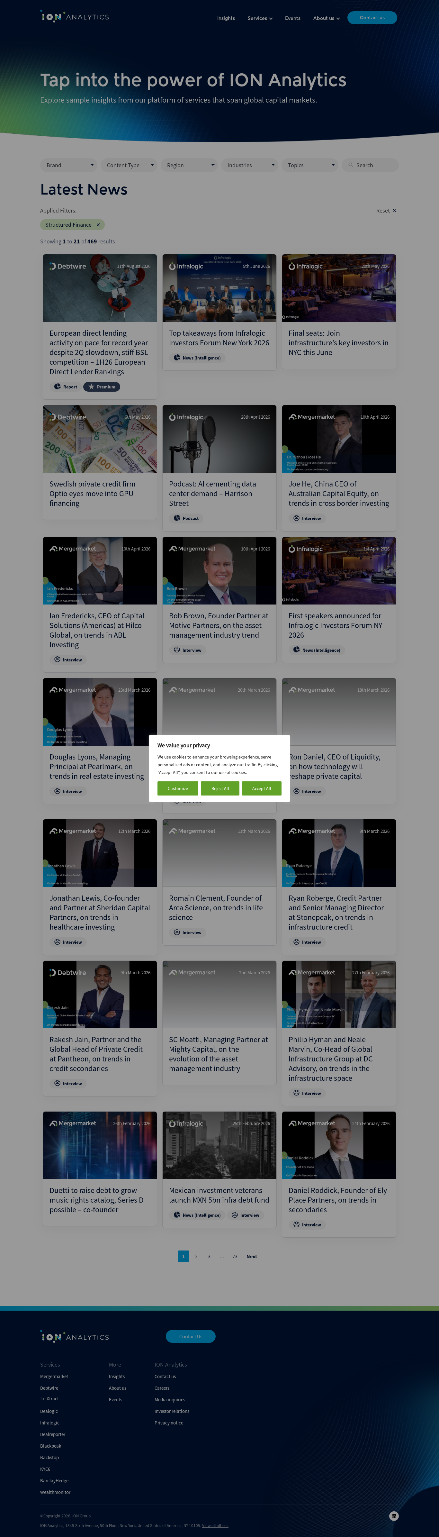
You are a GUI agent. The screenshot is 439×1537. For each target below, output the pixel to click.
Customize (178, 788)
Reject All (220, 788)
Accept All (261, 788)
